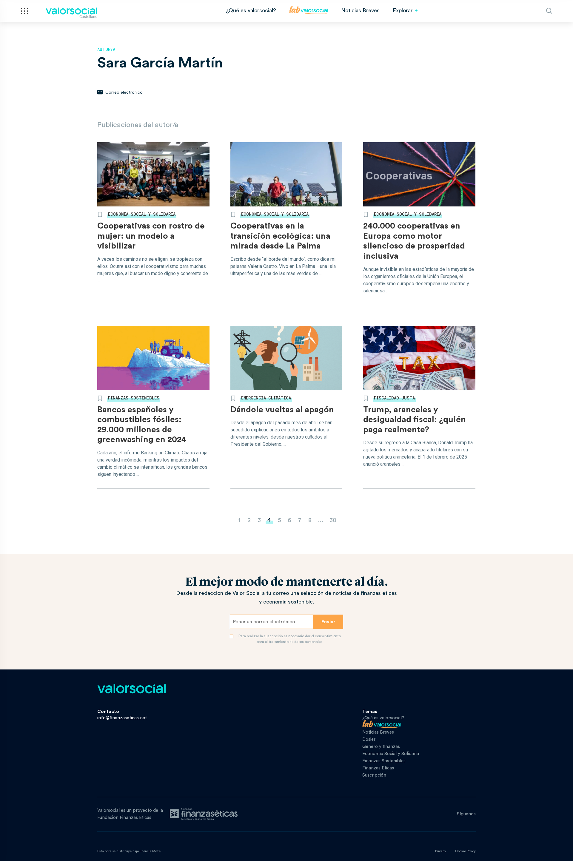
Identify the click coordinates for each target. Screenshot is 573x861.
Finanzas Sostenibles (133, 398)
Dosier (368, 739)
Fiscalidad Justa (394, 398)
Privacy (440, 851)
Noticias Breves (360, 10)
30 (332, 520)
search (549, 11)
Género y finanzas (381, 746)
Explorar (403, 10)
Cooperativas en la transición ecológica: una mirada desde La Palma (280, 236)
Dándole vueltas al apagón (282, 409)
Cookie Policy (465, 851)
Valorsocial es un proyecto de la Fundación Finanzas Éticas (130, 814)
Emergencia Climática (266, 398)
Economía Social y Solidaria (141, 214)
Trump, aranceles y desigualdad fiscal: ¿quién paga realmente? (414, 419)
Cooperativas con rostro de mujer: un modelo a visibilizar (151, 236)
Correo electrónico (123, 92)
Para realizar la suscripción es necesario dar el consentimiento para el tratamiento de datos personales (289, 639)
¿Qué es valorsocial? (251, 10)
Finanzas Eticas (378, 768)
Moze (156, 851)
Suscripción (374, 775)
